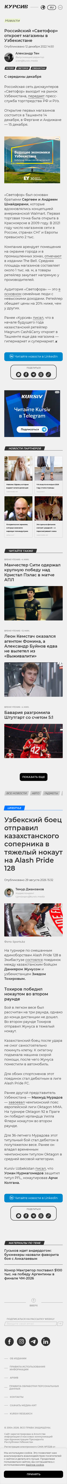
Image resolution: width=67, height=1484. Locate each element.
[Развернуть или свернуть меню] (60, 7)
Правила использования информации (27, 1368)
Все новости (16, 793)
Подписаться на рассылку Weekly (31, 1319)
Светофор (22, 68)
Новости (12, 21)
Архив (14, 1377)
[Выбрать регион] (43, 7)
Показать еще (33, 777)
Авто (36, 793)
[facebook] (9, 1341)
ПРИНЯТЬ (33, 1474)
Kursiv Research (21, 1413)
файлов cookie (35, 1464)
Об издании (18, 1358)
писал (38, 318)
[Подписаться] (60, 1324)
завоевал (17, 1102)
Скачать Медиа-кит (23, 1405)
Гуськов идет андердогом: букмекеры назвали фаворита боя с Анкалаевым (31, 1255)
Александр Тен (27, 53)
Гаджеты (51, 793)
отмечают (53, 256)
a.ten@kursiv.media (26, 60)
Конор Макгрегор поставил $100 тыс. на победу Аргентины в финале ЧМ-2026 (33, 1274)
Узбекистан (38, 68)
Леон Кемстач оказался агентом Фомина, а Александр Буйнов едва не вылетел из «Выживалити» (30, 646)
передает (36, 96)
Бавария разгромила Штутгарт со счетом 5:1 (28, 715)
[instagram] (21, 1341)
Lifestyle (14, 808)
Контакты (16, 1397)
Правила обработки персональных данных (34, 1387)
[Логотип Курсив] (16, 6)
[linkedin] (45, 1341)
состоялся (34, 960)
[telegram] (33, 1341)
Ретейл (10, 68)
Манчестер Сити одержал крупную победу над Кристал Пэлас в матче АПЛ (32, 572)
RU (52, 7)
